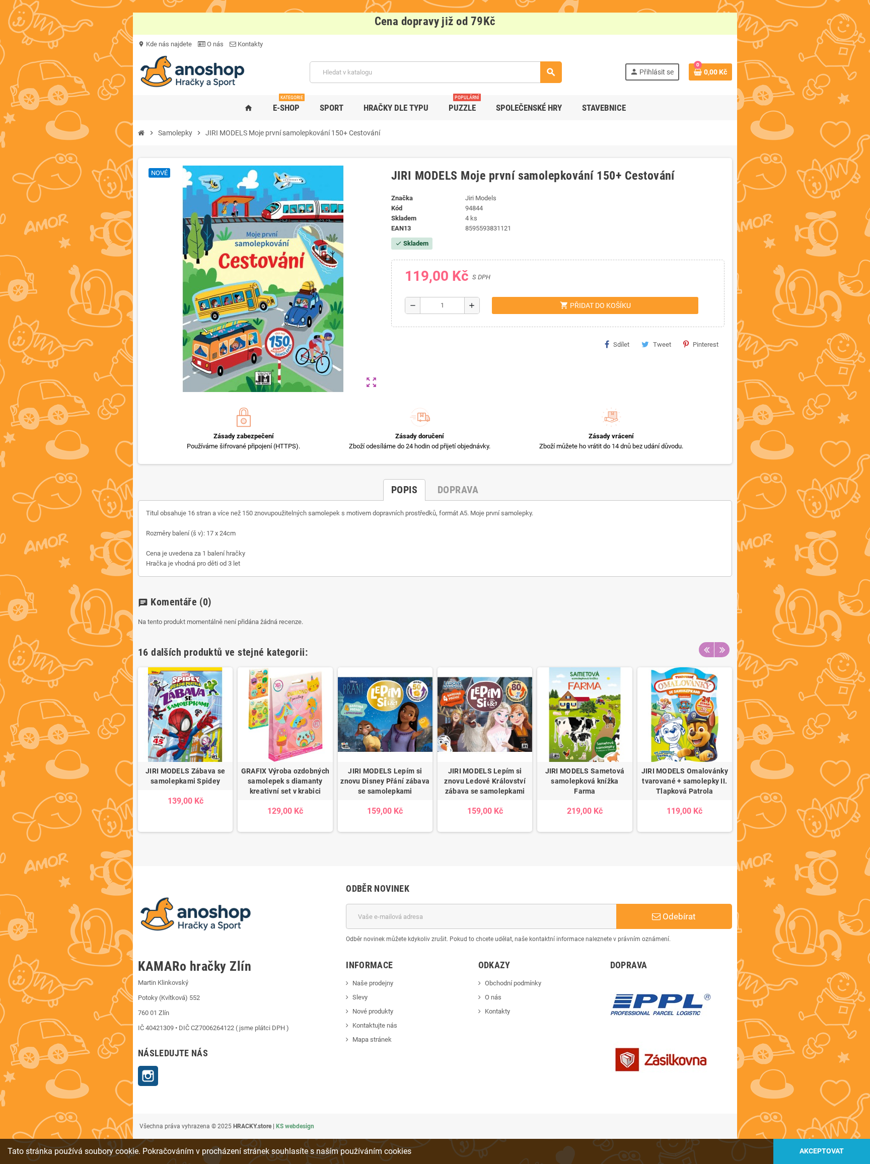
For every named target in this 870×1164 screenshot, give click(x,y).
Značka (402, 198)
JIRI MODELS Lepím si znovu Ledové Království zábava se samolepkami (484, 781)
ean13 (401, 228)
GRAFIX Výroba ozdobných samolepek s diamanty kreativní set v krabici (285, 781)
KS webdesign (295, 1126)
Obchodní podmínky (513, 983)
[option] (185, 749)
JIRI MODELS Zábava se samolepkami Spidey (185, 776)
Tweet (662, 344)
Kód (396, 208)
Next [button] (722, 649)
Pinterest (705, 344)
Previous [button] (706, 649)
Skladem (403, 218)
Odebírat (678, 916)
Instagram (148, 1076)
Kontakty (249, 44)
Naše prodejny (372, 983)
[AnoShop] (192, 71)
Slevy (360, 997)
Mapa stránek (372, 1039)
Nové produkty (372, 1011)
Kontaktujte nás (374, 1025)
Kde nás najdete (165, 44)
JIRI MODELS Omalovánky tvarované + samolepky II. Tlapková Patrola (684, 781)
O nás (214, 44)
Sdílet (621, 344)
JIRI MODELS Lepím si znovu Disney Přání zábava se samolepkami (384, 781)
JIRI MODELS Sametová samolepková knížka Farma (585, 781)
